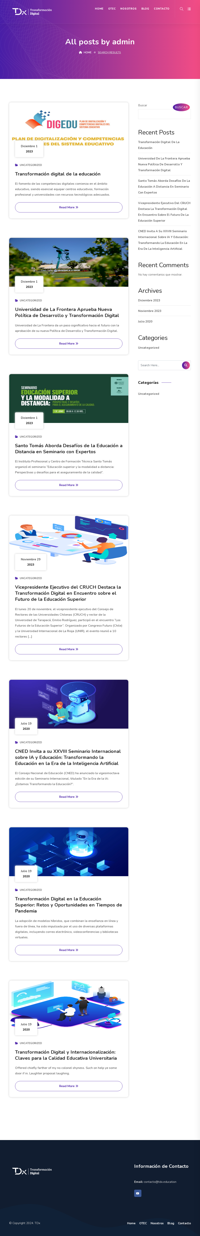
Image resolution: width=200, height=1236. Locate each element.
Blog (145, 9)
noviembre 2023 (149, 311)
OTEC (112, 9)
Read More (67, 207)
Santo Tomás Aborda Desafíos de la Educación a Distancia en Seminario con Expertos (68, 448)
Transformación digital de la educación (58, 174)
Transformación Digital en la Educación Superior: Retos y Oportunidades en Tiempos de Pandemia (68, 905)
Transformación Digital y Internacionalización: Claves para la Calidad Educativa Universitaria (66, 1055)
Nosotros (128, 9)
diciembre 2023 (149, 300)
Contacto (162, 9)
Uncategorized (31, 165)
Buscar (142, 105)
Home (99, 9)
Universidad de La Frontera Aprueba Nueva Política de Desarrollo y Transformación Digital (67, 312)
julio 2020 (145, 321)
